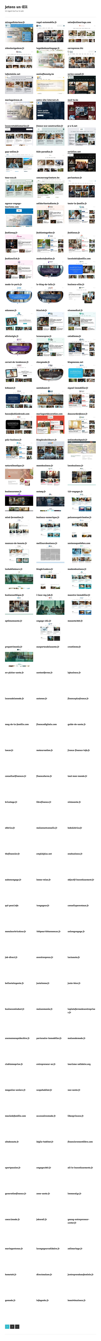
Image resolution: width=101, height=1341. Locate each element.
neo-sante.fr (74, 1089)
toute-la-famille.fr (77, 203)
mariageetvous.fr (14, 1248)
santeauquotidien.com (79, 543)
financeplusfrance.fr (78, 698)
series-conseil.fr (76, 73)
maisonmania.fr (44, 1008)
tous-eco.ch (10, 177)
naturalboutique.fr (14, 465)
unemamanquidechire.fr (17, 1038)
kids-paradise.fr (44, 151)
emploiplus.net (44, 853)
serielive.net (74, 151)
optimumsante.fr (13, 620)
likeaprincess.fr (76, 1115)
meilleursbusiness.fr (46, 543)
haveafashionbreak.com (17, 413)
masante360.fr (75, 620)
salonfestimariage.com (79, 22)
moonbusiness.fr (44, 465)
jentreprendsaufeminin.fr (81, 1274)
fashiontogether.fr (45, 232)
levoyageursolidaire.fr (48, 1248)
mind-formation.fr (14, 517)
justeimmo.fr (42, 983)
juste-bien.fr (74, 983)
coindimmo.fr (74, 336)
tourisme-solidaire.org (79, 1064)
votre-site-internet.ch (47, 99)
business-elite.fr (76, 284)
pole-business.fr (13, 439)
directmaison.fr (44, 1274)
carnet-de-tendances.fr (17, 361)
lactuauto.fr (74, 957)
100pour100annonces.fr (48, 931)
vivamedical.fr (75, 310)
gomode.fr (10, 1300)
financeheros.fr (44, 775)
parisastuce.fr (75, 177)
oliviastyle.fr (12, 336)
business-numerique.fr (47, 517)
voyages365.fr (43, 1167)
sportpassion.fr (13, 1167)
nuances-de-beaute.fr (16, 543)
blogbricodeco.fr (44, 568)
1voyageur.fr (42, 905)
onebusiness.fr (75, 853)
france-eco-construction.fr (49, 125)
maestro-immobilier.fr (79, 594)
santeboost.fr (43, 387)
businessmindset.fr (14, 1008)
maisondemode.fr (76, 1038)
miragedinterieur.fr (15, 22)
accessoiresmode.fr (46, 1115)
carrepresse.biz (75, 48)
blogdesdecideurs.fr (46, 439)
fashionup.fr (11, 232)
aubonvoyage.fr (13, 879)
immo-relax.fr (43, 879)
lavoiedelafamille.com (79, 258)
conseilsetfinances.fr (15, 775)
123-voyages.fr (75, 491)
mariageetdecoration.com (49, 413)
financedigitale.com (46, 724)
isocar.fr (9, 750)
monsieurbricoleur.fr (15, 931)
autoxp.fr (41, 491)
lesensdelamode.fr (14, 698)
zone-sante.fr (43, 1193)
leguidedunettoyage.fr (48, 48)
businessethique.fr (14, 594)
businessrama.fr (13, 491)
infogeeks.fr (42, 1300)
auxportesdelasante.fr (47, 646)
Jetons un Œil (16, 6)
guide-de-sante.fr (77, 724)
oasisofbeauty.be (45, 73)
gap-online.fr (12, 151)
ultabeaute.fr (12, 1141)
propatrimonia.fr (13, 646)
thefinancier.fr (12, 853)
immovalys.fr (74, 1193)
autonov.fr (41, 698)
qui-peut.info (11, 905)
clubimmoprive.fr (14, 1064)
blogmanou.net (75, 361)
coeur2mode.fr (12, 1219)
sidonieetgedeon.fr (14, 48)
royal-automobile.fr (46, 22)
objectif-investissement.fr (81, 879)
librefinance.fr (43, 801)
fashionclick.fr (12, 258)
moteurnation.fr (44, 750)
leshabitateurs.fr (13, 568)
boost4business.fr (77, 1300)
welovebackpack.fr (77, 439)
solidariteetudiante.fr (47, 203)
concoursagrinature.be (47, 177)
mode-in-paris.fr (13, 284)
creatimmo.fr (74, 646)
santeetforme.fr (44, 672)
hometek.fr (10, 1274)
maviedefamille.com (15, 1115)
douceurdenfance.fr (77, 413)
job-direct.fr (11, 957)
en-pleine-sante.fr (14, 672)
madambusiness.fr (77, 568)
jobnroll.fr (41, 1219)
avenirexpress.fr (44, 957)
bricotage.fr (11, 801)
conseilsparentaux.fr (78, 905)
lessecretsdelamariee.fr (17, 125)
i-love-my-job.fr (44, 594)
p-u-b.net (72, 125)
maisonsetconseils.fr (46, 827)
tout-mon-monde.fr (77, 775)
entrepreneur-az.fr (46, 1064)
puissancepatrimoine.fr (79, 517)
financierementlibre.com (80, 1141)
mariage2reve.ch (13, 99)
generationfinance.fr (15, 1193)
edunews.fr (11, 310)
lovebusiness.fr (75, 465)
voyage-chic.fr (43, 620)
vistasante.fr (74, 801)
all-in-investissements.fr (80, 1167)
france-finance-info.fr (79, 750)
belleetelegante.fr (14, 983)
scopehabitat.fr (44, 1089)
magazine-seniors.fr (15, 1089)
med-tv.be (73, 99)
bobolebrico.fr (75, 827)
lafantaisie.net (12, 73)
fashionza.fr (74, 232)
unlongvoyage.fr (76, 931)
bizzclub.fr (41, 310)
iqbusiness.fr (74, 672)
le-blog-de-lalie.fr (45, 284)
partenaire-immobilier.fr (49, 1038)
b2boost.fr (10, 387)
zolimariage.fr (75, 1248)
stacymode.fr (43, 361)
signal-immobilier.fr (78, 387)
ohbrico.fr (10, 827)
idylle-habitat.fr (44, 1141)
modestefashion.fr (45, 258)
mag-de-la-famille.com (17, 724)
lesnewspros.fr (43, 336)
